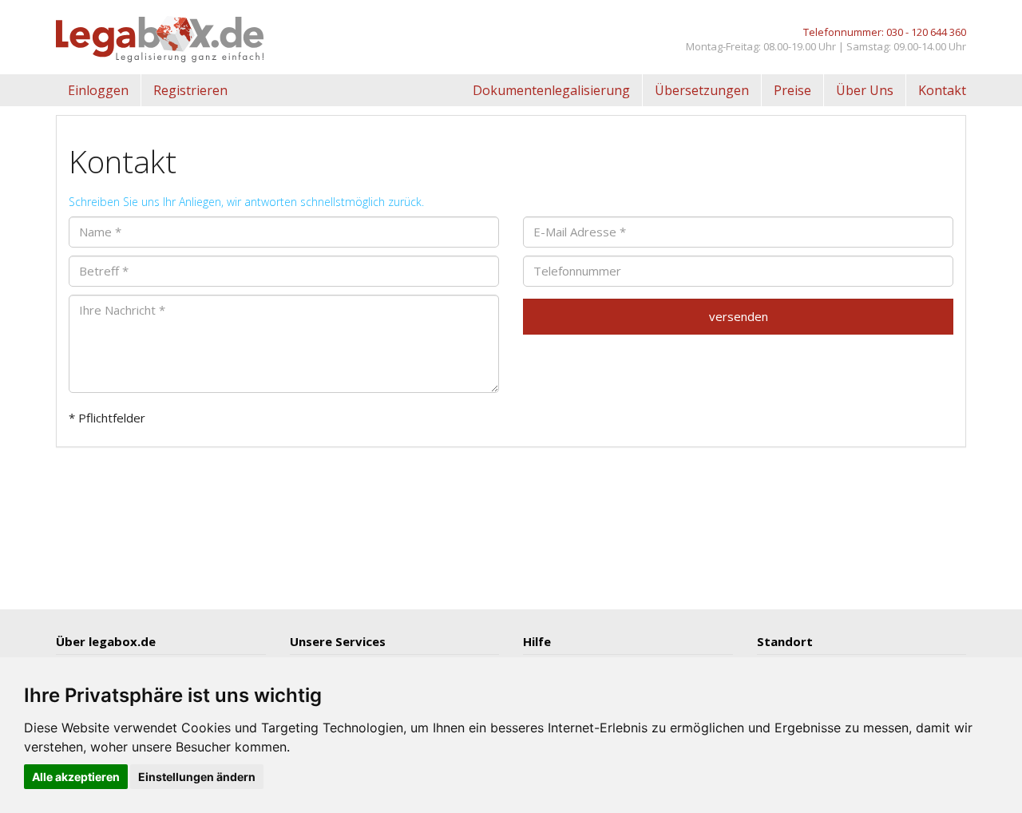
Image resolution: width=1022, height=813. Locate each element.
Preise (792, 90)
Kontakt (942, 90)
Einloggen (98, 90)
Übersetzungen (702, 90)
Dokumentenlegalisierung (551, 90)
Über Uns (864, 90)
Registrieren (190, 90)
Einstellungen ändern (197, 776)
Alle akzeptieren (76, 776)
